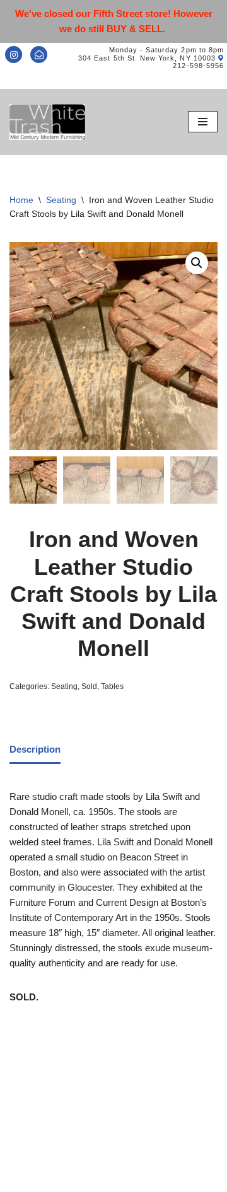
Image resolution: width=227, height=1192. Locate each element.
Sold (89, 686)
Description (35, 749)
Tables (112, 686)
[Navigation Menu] (203, 121)
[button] (196, 263)
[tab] (35, 751)
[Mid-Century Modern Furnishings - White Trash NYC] (47, 122)
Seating (61, 200)
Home (21, 200)
